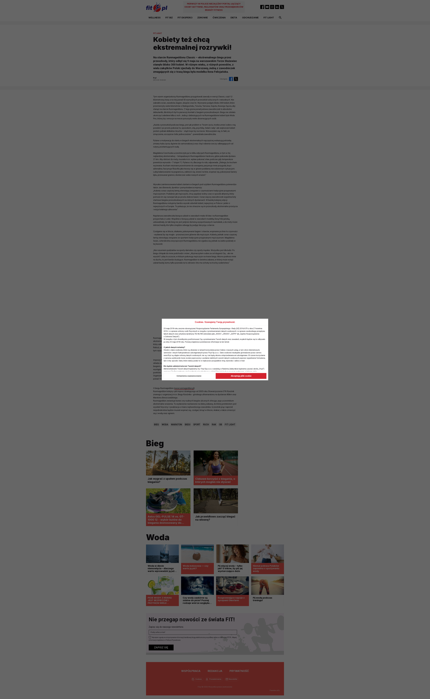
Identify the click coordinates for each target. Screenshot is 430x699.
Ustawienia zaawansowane (189, 376)
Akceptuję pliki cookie (241, 376)
